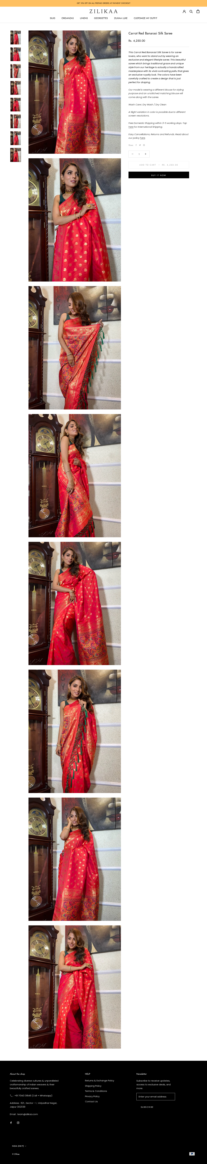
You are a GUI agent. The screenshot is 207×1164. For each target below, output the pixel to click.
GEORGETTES (101, 18)
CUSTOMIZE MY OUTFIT (145, 18)
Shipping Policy (93, 1085)
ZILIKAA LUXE (120, 18)
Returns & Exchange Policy (99, 1080)
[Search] (191, 11)
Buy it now (158, 175)
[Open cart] (198, 11)
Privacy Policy (92, 1096)
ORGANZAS (68, 18)
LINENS (84, 18)
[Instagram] (18, 1122)
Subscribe (147, 1107)
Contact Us (91, 1101)
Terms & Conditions (96, 1091)
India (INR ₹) (18, 1146)
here (131, 126)
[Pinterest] (144, 145)
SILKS (52, 18)
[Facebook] (136, 145)
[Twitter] (140, 145)
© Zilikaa (15, 1154)
